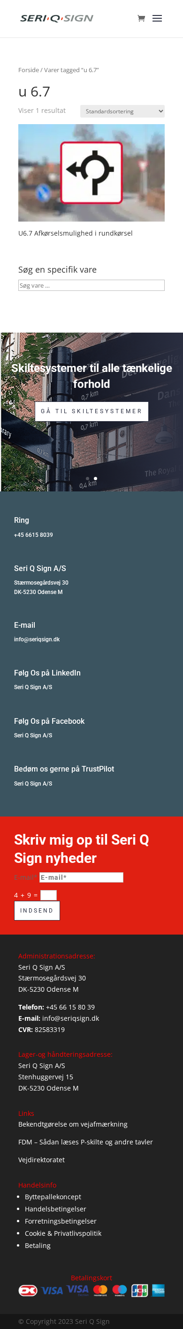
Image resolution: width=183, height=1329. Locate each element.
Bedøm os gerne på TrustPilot (64, 769)
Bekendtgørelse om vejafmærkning (73, 1124)
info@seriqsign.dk (37, 639)
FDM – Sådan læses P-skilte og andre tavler (85, 1141)
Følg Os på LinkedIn (47, 672)
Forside (28, 70)
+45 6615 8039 (33, 535)
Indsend (37, 910)
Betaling (38, 1245)
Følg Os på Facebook (49, 721)
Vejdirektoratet (41, 1159)
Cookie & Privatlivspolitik (63, 1233)
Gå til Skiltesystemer (92, 411)
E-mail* (26, 877)
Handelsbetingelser (55, 1208)
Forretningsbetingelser (61, 1221)
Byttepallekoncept (53, 1196)
